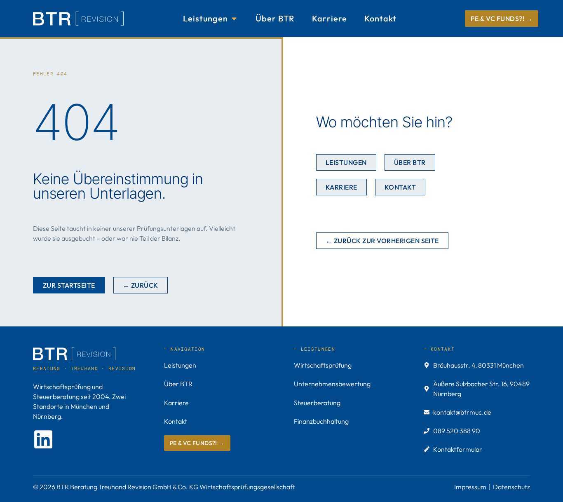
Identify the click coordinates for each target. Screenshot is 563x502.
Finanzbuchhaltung (321, 421)
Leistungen (180, 365)
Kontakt (175, 421)
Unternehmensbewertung (332, 384)
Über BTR (178, 384)
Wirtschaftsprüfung (323, 365)
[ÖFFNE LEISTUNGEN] (234, 18)
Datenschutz (511, 487)
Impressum (470, 487)
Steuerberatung (317, 403)
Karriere (176, 403)
